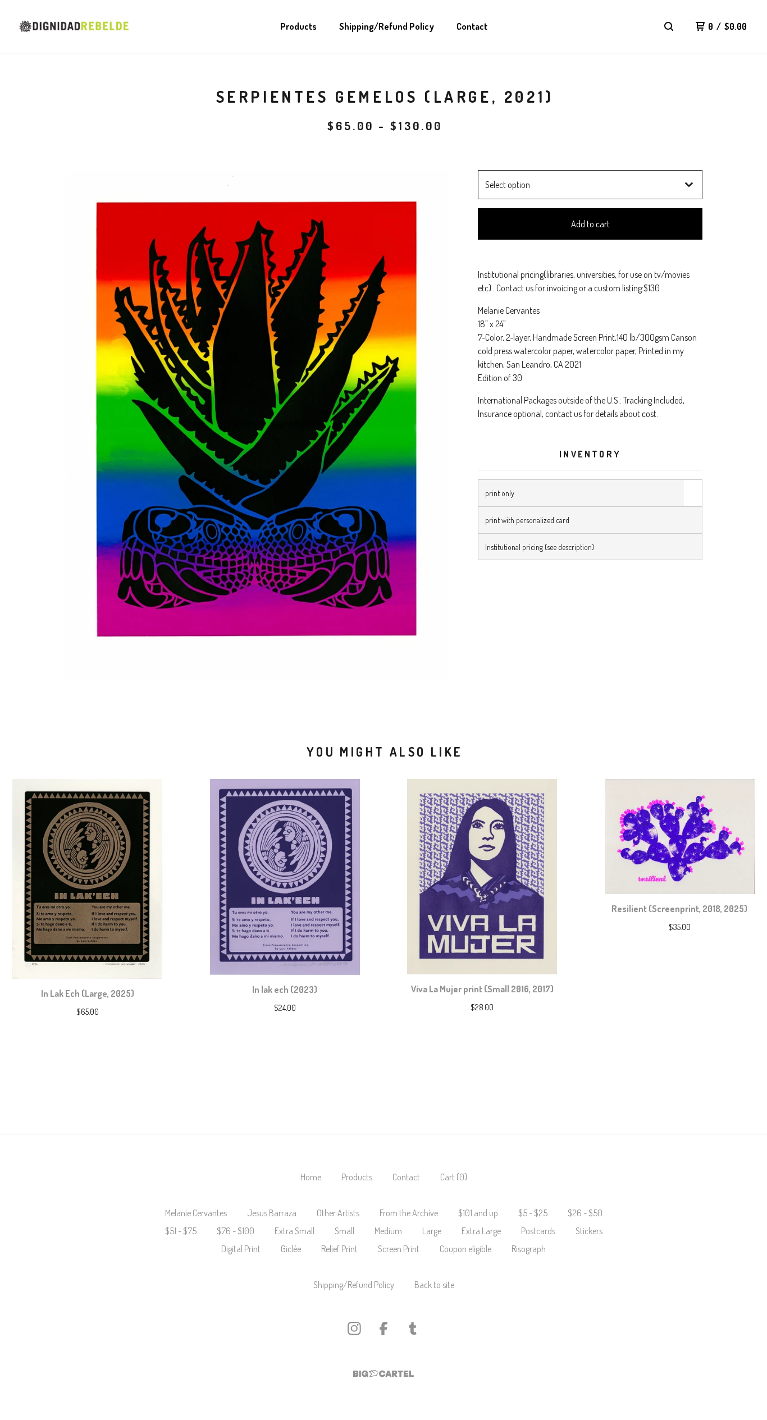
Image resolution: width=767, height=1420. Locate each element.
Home (310, 1177)
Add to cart (590, 224)
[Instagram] (354, 1328)
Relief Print (339, 1248)
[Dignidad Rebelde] (74, 26)
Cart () (453, 1177)
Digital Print (241, 1248)
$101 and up (478, 1213)
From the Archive (409, 1213)
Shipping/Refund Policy (386, 26)
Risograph (529, 1248)
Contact (471, 26)
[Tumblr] (413, 1328)
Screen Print (398, 1248)
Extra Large (481, 1230)
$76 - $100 (235, 1230)
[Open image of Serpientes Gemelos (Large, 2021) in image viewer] (256, 425)
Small (344, 1230)
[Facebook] (383, 1328)
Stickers (589, 1230)
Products (298, 26)
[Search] (668, 26)
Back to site (434, 1284)
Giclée (291, 1248)
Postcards (538, 1230)
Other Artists (338, 1213)
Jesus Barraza (271, 1213)
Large (431, 1230)
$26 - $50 (585, 1213)
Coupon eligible (465, 1248)
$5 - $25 (532, 1213)
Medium (388, 1230)
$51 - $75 (181, 1230)
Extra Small (294, 1230)
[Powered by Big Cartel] (383, 1374)
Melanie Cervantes (196, 1213)
